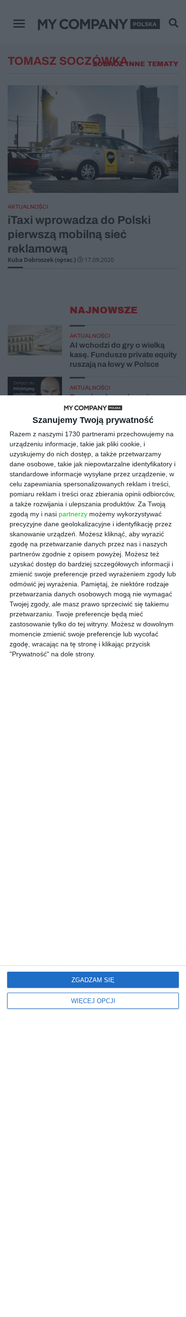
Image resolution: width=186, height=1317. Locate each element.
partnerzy (73, 514)
